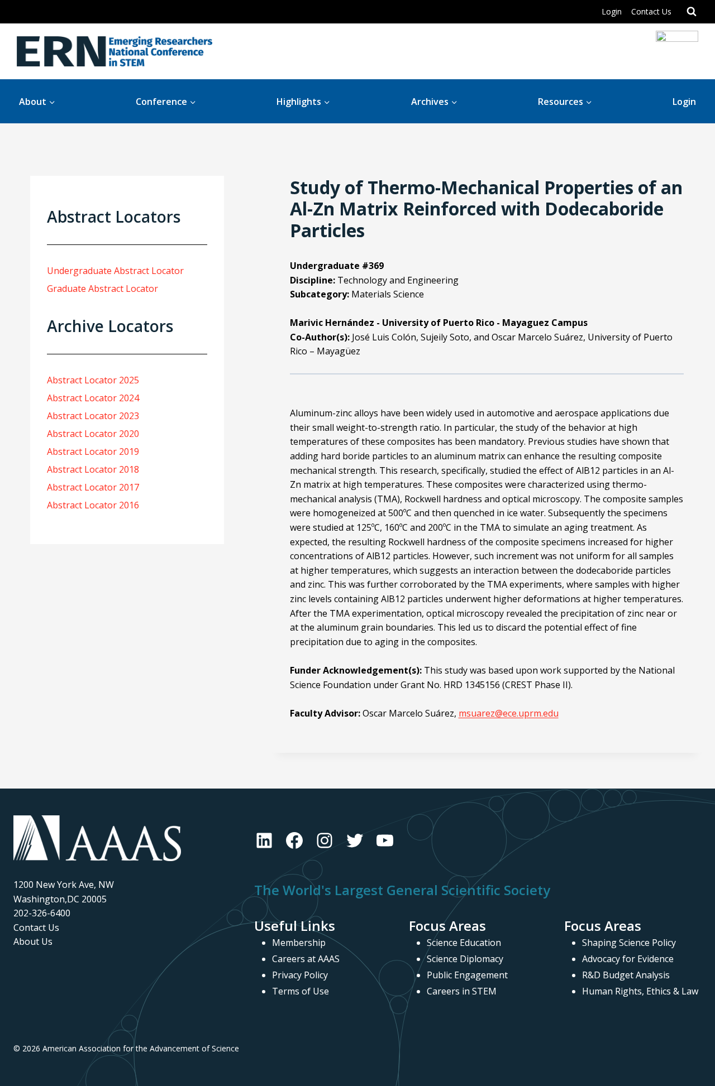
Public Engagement (467, 975)
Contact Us (651, 11)
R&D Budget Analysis (626, 975)
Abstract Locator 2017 (93, 487)
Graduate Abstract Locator (102, 288)
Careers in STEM (462, 991)
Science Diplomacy (465, 959)
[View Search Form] (691, 12)
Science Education (464, 942)
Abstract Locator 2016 (93, 505)
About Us (33, 941)
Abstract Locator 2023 (93, 416)
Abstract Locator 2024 (93, 398)
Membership (299, 942)
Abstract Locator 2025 (93, 380)
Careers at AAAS (306, 959)
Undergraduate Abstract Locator (115, 271)
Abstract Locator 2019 (93, 451)
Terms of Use (300, 991)
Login (612, 11)
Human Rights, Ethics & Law (640, 991)
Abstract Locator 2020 (93, 433)
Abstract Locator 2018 (93, 469)
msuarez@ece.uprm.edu (509, 713)
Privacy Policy (300, 975)
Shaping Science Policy (629, 942)
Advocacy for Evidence (628, 959)
